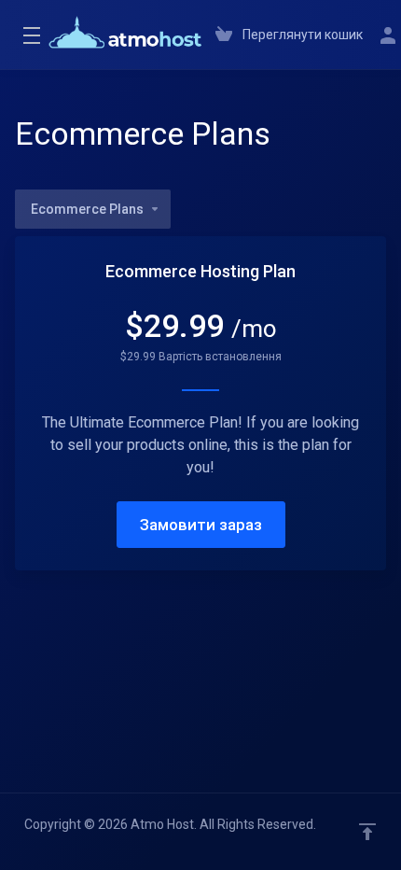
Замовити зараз (201, 524)
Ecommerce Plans (87, 209)
